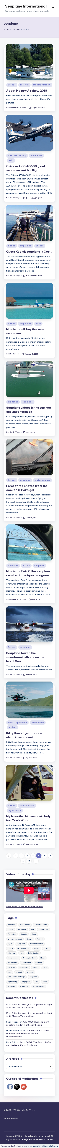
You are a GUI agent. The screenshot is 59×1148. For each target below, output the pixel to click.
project (12, 727)
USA (36, 982)
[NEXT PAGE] (36, 861)
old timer (13, 402)
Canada (24, 934)
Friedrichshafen (36, 944)
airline (11, 246)
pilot (45, 967)
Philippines (24, 967)
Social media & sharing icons (15, 1146)
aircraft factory (17, 155)
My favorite (14, 810)
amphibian (36, 155)
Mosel (42, 958)
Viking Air (11, 986)
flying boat (21, 944)
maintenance (27, 805)
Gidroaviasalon (23, 948)
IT (7, 1004)
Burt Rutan (12, 934)
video (45, 982)
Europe (12, 85)
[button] (8, 855)
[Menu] (53, 8)
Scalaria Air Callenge (16, 977)
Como (34, 934)
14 (29, 861)
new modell (37, 722)
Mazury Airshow (42, 85)
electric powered (17, 722)
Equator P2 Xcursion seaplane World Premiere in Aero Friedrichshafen (27, 1033)
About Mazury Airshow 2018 (26, 90)
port (9, 972)
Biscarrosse (43, 929)
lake (22, 953)
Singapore (26, 982)
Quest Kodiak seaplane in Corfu (29, 251)
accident (13, 565)
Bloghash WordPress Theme (37, 1139)
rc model (30, 972)
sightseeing (12, 982)
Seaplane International (26, 6)
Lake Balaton (33, 953)
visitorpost (24, 986)
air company (25, 925)
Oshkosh (11, 967)
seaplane (28, 402)
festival (24, 85)
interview (11, 953)
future (10, 948)
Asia (10, 160)
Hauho (36, 948)
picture (36, 967)
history (46, 948)
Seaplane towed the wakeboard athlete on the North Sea (25, 657)
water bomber (42, 480)
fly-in (10, 944)
